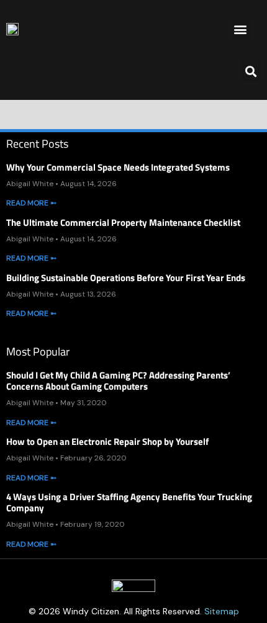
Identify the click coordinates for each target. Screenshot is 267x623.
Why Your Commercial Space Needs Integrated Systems (118, 167)
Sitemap (221, 611)
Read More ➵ (31, 203)
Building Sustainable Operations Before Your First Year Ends (125, 278)
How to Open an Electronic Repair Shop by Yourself (107, 441)
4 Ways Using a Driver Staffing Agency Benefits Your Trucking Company (129, 502)
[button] (240, 29)
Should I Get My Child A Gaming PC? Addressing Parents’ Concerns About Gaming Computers (118, 380)
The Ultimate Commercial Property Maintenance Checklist (123, 222)
